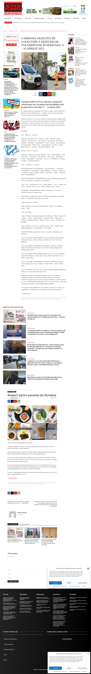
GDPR (5, 654)
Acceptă (55, 668)
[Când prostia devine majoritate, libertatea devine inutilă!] (71, 50)
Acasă (5, 31)
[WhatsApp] (53, 94)
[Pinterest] (49, 94)
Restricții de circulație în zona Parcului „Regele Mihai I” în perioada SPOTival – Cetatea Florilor (46, 317)
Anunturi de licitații (67, 639)
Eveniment (77, 37)
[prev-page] (69, 90)
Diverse (6, 79)
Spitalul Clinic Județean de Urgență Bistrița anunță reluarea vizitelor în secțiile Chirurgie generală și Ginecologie (9, 618)
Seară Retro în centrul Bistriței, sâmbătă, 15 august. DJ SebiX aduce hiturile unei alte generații (81, 42)
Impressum (84, 671)
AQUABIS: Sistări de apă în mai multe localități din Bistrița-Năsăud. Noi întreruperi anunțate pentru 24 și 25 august (37, 22)
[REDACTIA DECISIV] (5, 40)
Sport (5, 132)
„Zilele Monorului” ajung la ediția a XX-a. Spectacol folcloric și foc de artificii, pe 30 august (81, 73)
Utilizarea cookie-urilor (9, 649)
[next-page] (71, 90)
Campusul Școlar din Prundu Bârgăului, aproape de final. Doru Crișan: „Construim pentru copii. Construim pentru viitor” (44, 363)
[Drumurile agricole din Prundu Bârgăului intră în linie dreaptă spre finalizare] (14, 377)
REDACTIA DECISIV (13, 40)
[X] (13, 45)
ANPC (5, 660)
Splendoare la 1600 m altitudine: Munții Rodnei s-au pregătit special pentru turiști (26, 602)
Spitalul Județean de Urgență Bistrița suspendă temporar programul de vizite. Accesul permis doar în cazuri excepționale (9, 608)
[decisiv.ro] (13, 8)
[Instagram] (10, 45)
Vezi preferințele (82, 668)
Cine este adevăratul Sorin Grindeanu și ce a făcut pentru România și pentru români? (42, 601)
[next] (86, 22)
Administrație (13, 31)
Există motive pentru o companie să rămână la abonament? (25, 598)
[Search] (75, 6)
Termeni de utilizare (8, 644)
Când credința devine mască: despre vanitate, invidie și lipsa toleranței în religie (9, 613)
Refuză (69, 668)
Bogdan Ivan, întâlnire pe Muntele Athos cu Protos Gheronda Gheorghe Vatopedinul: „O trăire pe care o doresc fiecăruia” (10, 599)
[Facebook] (7, 45)
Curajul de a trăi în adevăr (19, 22)
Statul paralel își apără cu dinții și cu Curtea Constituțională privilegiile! (43, 611)
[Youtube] (15, 45)
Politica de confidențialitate (74, 671)
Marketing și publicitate (57, 631)
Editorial (6, 110)
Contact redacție (10, 631)
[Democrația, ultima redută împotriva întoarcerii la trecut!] (11, 104)
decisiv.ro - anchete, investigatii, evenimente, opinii (45, 669)
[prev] (83, 22)
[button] (88, 653)
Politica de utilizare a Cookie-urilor (60, 671)
